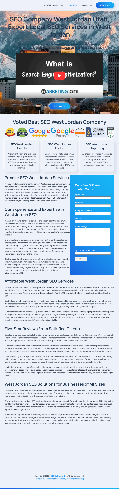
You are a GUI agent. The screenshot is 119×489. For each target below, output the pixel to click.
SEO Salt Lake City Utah (54, 5)
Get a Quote (59, 106)
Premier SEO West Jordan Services (37, 177)
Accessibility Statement (65, 478)
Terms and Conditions (44, 478)
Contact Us (87, 5)
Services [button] (73, 5)
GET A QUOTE (105, 5)
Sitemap (80, 478)
